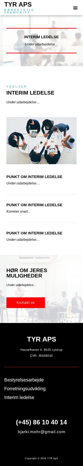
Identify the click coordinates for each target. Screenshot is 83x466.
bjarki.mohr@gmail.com (41, 431)
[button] (75, 7)
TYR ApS (18, 4)
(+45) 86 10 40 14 (41, 422)
